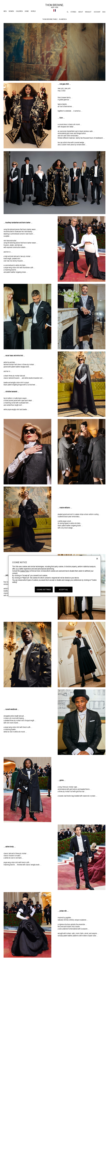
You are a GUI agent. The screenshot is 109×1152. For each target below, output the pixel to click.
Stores (73, 12)
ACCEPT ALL (63, 589)
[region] (54, 576)
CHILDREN (19, 11)
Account (97, 12)
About (80, 12)
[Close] (97, 559)
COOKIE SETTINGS (44, 589)
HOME (27, 11)
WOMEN (11, 11)
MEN (5, 11)
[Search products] (67, 12)
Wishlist (88, 12)
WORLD (34, 11)
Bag (103, 12)
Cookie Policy (24, 571)
